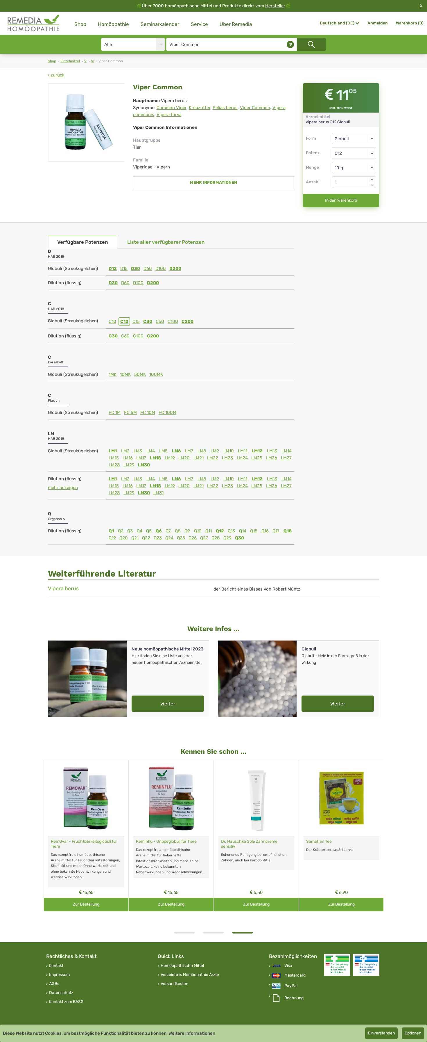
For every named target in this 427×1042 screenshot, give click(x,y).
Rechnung (294, 998)
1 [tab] (184, 932)
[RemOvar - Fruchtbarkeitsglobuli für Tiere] (86, 798)
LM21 (198, 457)
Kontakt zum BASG (66, 1002)
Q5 (149, 531)
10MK (125, 374)
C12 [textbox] (338, 153)
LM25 (256, 457)
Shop (80, 24)
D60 (147, 268)
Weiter (167, 704)
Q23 (158, 537)
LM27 (286, 457)
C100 (173, 321)
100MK (156, 374)
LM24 (242, 457)
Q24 (169, 537)
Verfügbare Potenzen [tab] (82, 242)
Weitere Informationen (191, 1033)
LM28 (114, 464)
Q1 (111, 531)
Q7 (168, 531)
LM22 (212, 457)
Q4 (139, 531)
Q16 (265, 531)
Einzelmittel (70, 61)
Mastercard (295, 975)
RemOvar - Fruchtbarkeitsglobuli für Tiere (84, 844)
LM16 (128, 457)
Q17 (275, 531)
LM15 (114, 457)
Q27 (204, 537)
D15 (124, 268)
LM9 (215, 451)
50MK (140, 374)
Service (199, 24)
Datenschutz (61, 993)
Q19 (112, 537)
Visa (288, 966)
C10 (112, 321)
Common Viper (171, 107)
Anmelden (377, 23)
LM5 (163, 451)
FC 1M (115, 412)
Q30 (239, 537)
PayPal (290, 986)
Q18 (288, 531)
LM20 (184, 457)
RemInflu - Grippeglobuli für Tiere (166, 841)
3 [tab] (242, 932)
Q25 (181, 537)
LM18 (155, 457)
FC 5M (130, 412)
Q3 (130, 531)
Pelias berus (225, 107)
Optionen (413, 1033)
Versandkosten (174, 984)
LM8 (202, 451)
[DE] (34, 23)
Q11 (208, 531)
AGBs (54, 984)
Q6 (159, 531)
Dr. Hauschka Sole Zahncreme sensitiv (249, 844)
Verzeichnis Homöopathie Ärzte (190, 975)
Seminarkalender (160, 24)
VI (92, 61)
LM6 (176, 451)
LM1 (113, 451)
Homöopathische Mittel (182, 966)
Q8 (178, 531)
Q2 (120, 531)
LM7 (189, 451)
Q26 (193, 537)
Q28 (215, 537)
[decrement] (372, 185)
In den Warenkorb (341, 200)
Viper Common (255, 107)
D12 (113, 268)
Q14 (242, 531)
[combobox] (354, 153)
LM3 (138, 451)
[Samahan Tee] (341, 798)
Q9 (187, 531)
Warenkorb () (410, 23)
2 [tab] (213, 932)
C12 (124, 321)
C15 (136, 321)
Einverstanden (381, 1033)
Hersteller (275, 5)
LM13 (272, 451)
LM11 (242, 451)
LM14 (286, 451)
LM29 (128, 464)
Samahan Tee (319, 841)
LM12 (257, 451)
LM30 (144, 464)
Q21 (135, 537)
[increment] (372, 179)
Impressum (59, 975)
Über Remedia (236, 24)
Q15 (253, 531)
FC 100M (167, 412)
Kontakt (56, 966)
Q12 (220, 531)
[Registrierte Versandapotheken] (337, 965)
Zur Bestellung (86, 904)
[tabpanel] (256, 835)
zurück (56, 75)
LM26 (271, 457)
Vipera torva (169, 114)
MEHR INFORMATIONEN (213, 182)
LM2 (125, 451)
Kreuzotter (199, 107)
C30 (147, 321)
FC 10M (147, 412)
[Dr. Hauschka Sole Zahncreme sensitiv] (256, 798)
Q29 (227, 537)
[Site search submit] (311, 44)
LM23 (227, 457)
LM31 (158, 492)
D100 (160, 268)
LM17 (141, 457)
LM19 (170, 457)
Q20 (123, 537)
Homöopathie (113, 24)
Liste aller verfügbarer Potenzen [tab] (166, 242)
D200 (175, 268)
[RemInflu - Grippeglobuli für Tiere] (171, 798)
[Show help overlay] (290, 44)
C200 (187, 321)
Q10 (198, 531)
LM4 (150, 451)
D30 (135, 268)
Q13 (231, 531)
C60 (160, 321)
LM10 (228, 451)
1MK (112, 374)
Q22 (146, 537)
